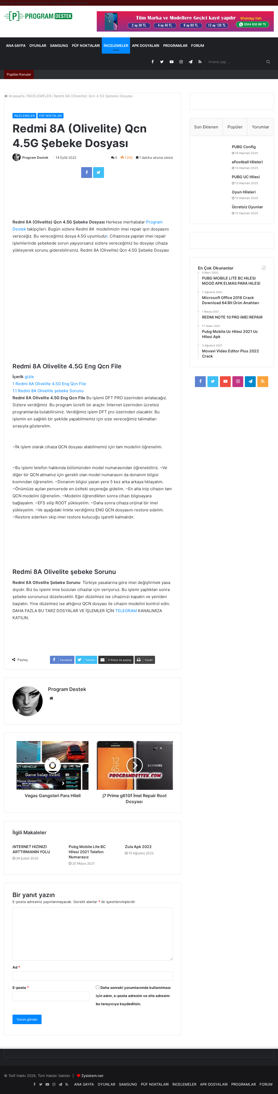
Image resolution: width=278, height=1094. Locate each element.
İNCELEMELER (116, 45)
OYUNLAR (37, 45)
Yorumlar (260, 126)
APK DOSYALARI (145, 45)
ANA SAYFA (16, 45)
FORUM (197, 45)
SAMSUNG (59, 45)
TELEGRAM (125, 610)
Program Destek (35, 157)
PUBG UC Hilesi (246, 176)
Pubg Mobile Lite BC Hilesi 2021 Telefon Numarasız (87, 851)
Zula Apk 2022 (138, 846)
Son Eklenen (206, 126)
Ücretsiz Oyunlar (247, 206)
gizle (29, 376)
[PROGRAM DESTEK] (38, 16)
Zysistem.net (92, 1075)
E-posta (20, 987)
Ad (16, 967)
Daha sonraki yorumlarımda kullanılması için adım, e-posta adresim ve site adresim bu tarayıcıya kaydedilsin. (133, 995)
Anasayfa (16, 96)
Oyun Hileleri (244, 192)
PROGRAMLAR (175, 45)
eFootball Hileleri (247, 162)
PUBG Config (244, 146)
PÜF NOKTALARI (86, 45)
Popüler (235, 126)
